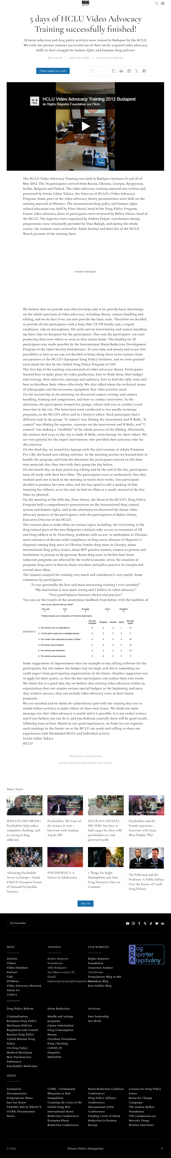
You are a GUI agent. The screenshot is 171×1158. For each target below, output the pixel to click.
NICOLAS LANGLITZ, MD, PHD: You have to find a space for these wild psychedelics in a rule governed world (105, 830)
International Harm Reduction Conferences (63, 1113)
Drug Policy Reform (20, 1008)
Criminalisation (17, 1016)
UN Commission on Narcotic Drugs (142, 1118)
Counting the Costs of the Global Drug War (64, 1104)
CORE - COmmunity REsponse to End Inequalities (61, 1093)
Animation (14, 1089)
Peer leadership (98, 1016)
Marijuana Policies (19, 1025)
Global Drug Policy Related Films (85, 763)
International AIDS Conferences (101, 1109)
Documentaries (17, 1093)
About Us (13, 990)
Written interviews (141, 1125)
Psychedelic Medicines (22, 1066)
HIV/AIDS (54, 1057)
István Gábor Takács (79, 57)
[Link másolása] (114, 71)
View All (85, 903)
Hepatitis (53, 1052)
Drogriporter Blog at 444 (104, 976)
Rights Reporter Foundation (98, 960)
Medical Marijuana (19, 1052)
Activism (101, 57)
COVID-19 (54, 1048)
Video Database (17, 967)
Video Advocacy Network (24, 985)
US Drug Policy (17, 1048)
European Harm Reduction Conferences (63, 1122)
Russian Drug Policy (20, 1034)
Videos (11, 963)
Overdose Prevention (61, 1039)
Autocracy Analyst (100, 967)
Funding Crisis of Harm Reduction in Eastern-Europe (104, 1120)
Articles (12, 958)
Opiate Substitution (60, 1025)
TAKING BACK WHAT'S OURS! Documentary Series (24, 1111)
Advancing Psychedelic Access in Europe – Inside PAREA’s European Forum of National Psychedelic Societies (24, 882)
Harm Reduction (115, 57)
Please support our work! (53, 70)
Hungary (108, 763)
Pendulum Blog (98, 981)
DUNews (13, 981)
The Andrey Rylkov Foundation (142, 1109)
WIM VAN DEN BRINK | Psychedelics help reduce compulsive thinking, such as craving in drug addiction (24, 830)
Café (10, 976)
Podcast (12, 972)
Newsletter (20, 923)
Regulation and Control (22, 1030)
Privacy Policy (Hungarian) (85, 1148)
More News (15, 789)
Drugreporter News (20, 1098)
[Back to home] (85, 3)
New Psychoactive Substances (19, 1059)
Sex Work (94, 1021)
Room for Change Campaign (140, 1100)
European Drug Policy (21, 1021)
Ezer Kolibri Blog (100, 985)
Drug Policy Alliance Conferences (102, 1100)
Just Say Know (16, 1102)
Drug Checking (57, 1043)
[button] (156, 3)
